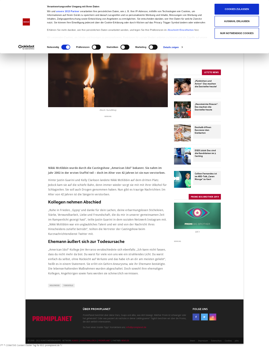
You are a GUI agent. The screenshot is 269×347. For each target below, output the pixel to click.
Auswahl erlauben (237, 21)
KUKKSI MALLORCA (88, 341)
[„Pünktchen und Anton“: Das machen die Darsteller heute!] (182, 86)
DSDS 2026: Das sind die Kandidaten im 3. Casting (205, 153)
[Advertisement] (108, 139)
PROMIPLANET (52, 319)
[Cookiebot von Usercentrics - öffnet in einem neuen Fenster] (26, 47)
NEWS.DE (125, 341)
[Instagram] (212, 317)
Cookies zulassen (237, 9)
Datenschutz (216, 341)
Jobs (237, 341)
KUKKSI (75, 341)
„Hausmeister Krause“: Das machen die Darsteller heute (206, 107)
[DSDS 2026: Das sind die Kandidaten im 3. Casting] (182, 156)
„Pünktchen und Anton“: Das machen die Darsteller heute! (206, 83)
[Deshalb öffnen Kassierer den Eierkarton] (182, 133)
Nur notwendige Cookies (237, 33)
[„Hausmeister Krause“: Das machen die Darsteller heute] (182, 109)
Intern (192, 341)
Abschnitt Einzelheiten (181, 30)
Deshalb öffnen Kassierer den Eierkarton (203, 130)
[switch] (96, 47)
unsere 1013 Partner (67, 11)
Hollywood (54, 285)
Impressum (203, 341)
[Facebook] (196, 317)
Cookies (228, 341)
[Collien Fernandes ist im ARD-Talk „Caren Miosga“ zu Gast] (182, 179)
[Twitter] (204, 317)
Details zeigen (171, 47)
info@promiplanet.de (136, 327)
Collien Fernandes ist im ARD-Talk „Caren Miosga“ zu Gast (206, 176)
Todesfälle (68, 285)
